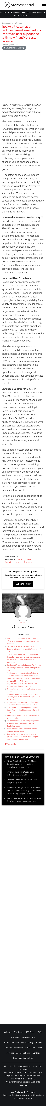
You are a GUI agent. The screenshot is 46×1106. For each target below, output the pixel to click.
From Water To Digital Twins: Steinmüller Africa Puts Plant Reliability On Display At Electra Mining (24, 790)
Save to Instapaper (13, 48)
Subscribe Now (23, 584)
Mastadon (37, 1095)
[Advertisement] (23, 77)
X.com (17, 1098)
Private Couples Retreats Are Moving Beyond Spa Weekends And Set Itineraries (22, 764)
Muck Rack (27, 1098)
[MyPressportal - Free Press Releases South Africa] (19, 5)
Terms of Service (11, 1042)
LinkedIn (5, 13)
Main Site (8, 1032)
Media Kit (15, 1037)
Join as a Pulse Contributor (18, 1053)
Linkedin (6, 1095)
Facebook (16, 13)
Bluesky (27, 13)
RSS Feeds (26, 15)
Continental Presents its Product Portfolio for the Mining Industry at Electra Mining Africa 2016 (24, 667)
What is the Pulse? (33, 1048)
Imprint (39, 1042)
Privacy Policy (27, 1042)
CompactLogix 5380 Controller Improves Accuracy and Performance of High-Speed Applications (23, 697)
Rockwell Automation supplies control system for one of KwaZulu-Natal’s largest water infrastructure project (23, 736)
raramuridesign (24, 1082)
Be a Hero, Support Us (23, 1058)
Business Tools (28, 1037)
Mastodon (38, 13)
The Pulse (18, 1032)
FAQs (40, 1032)
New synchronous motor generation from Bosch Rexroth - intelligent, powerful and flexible (23, 710)
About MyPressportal (13, 1048)
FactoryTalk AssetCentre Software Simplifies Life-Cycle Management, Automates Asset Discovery (24, 641)
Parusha (23, 623)
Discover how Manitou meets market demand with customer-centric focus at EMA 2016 (24, 649)
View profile (11, 744)
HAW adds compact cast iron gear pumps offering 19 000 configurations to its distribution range (23, 723)
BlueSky (27, 1095)
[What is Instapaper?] (23, 48)
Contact (36, 1053)
